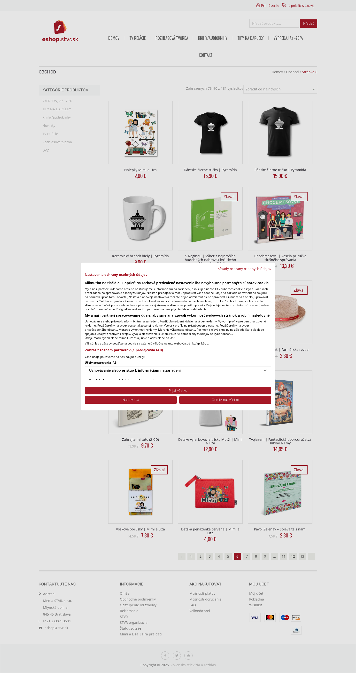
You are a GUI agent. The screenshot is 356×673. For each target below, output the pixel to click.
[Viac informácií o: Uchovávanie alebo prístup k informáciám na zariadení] (265, 370)
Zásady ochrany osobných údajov (244, 268)
